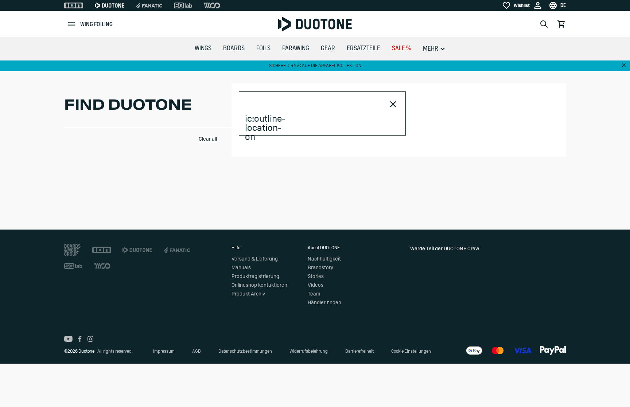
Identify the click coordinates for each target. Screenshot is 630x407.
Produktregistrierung (255, 276)
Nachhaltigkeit (324, 259)
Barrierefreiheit (359, 351)
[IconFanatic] (149, 5)
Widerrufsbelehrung (308, 351)
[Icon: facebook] (80, 339)
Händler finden (324, 302)
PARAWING (295, 48)
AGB (196, 351)
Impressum (164, 351)
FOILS (263, 48)
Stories (316, 276)
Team (314, 294)
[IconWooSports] (212, 5)
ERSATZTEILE (363, 48)
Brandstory (320, 267)
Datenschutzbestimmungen (245, 351)
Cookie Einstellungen (411, 351)
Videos (315, 285)
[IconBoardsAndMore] (72, 250)
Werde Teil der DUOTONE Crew (444, 248)
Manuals (241, 267)
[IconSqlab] (183, 5)
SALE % (401, 48)
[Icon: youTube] (68, 339)
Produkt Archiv (248, 294)
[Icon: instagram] (90, 339)
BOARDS (234, 48)
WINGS (203, 48)
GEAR (328, 48)
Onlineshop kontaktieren (259, 285)
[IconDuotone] (109, 5)
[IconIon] (73, 5)
